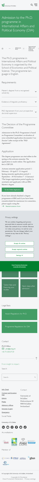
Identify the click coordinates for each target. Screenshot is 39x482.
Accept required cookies (19, 249)
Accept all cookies (19, 243)
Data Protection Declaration (19, 265)
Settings (19, 255)
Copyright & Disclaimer (19, 267)
